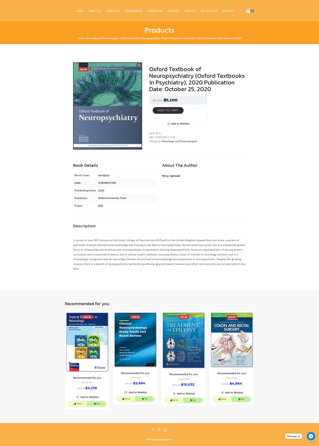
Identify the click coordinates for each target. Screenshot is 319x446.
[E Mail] (165, 429)
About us (95, 11)
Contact (190, 11)
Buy (98, 403)
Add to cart (168, 110)
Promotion (155, 11)
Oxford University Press (112, 198)
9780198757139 (106, 183)
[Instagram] (158, 429)
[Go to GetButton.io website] (311, 443)
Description (84, 226)
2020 (101, 190)
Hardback (103, 175)
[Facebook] (153, 429)
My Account (209, 11)
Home (80, 11)
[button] (178, 123)
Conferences (134, 11)
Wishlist (228, 11)
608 (100, 206)
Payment (173, 11)
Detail (79, 403)
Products (113, 11)
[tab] (84, 226)
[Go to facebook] (311, 436)
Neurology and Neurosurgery (102, 38)
